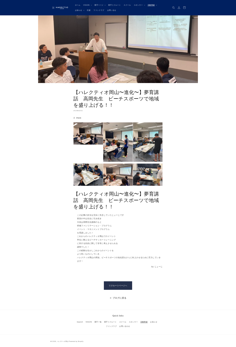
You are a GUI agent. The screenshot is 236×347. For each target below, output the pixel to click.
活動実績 (144, 322)
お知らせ (153, 322)
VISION (89, 322)
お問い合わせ (124, 326)
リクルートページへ (118, 285)
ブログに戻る (119, 298)
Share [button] (78, 118)
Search (80, 322)
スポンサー (133, 322)
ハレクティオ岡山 (62, 341)
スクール (122, 322)
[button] (87, 5)
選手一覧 (98, 322)
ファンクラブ (111, 326)
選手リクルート (110, 322)
